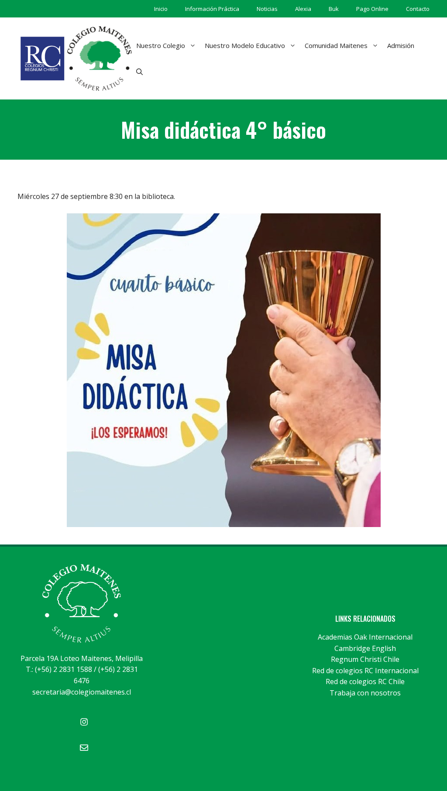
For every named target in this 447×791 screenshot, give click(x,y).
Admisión (400, 45)
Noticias (267, 9)
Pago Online (372, 9)
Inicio (161, 9)
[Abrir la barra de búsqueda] (139, 71)
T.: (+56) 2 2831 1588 (59, 669)
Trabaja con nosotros (365, 693)
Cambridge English (365, 648)
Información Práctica (212, 9)
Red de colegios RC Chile (365, 681)
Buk (334, 9)
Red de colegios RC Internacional (365, 670)
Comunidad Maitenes (336, 45)
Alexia (303, 9)
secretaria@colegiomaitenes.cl (81, 692)
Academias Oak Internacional (365, 637)
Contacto (418, 9)
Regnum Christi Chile (365, 659)
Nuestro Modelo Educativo (245, 45)
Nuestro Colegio (160, 45)
